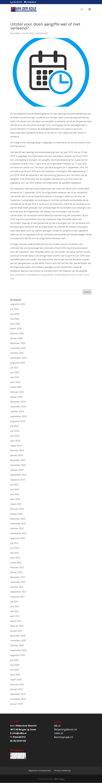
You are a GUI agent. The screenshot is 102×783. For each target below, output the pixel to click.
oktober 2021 (17, 586)
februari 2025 (17, 392)
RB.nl (57, 725)
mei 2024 (14, 435)
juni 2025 (14, 372)
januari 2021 (16, 630)
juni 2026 (14, 313)
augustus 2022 (17, 538)
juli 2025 (14, 367)
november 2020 (18, 640)
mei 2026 (14, 318)
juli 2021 (14, 601)
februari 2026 (17, 333)
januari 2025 (16, 396)
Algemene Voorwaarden (40, 770)
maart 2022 (16, 562)
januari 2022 (16, 572)
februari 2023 (17, 508)
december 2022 (17, 518)
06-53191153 (19, 740)
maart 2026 (16, 328)
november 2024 (18, 406)
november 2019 (18, 699)
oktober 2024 (17, 411)
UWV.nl (58, 733)
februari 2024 (17, 450)
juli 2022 (14, 543)
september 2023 (18, 474)
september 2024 (18, 416)
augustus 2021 (17, 596)
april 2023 (15, 499)
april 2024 (15, 440)
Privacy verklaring (62, 770)
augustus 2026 (17, 304)
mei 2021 (14, 611)
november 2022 (18, 523)
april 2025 (15, 382)
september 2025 (18, 357)
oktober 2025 (17, 352)
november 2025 (18, 348)
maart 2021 (16, 621)
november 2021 (18, 582)
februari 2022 (17, 567)
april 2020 (15, 674)
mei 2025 (14, 377)
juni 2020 (14, 664)
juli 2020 (14, 660)
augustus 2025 (17, 362)
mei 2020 (14, 669)
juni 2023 (14, 489)
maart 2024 (16, 445)
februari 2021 (17, 625)
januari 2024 (16, 455)
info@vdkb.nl (19, 733)
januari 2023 (16, 513)
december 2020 (17, 635)
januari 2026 (16, 338)
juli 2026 (14, 309)
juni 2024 (14, 430)
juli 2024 (14, 426)
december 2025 (17, 343)
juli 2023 (14, 484)
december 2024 (17, 401)
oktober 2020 (17, 645)
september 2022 (18, 533)
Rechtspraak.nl (63, 737)
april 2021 (15, 616)
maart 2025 (16, 387)
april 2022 (15, 557)
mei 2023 (14, 494)
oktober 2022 (17, 528)
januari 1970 (16, 703)
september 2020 (18, 650)
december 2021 (17, 577)
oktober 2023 (17, 470)
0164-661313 (17, 2)
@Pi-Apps (60, 779)
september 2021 (18, 591)
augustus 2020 (17, 655)
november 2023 (18, 465)
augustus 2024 (17, 421)
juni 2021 (14, 606)
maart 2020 (16, 679)
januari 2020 (16, 689)
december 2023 (17, 460)
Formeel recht (42, 33)
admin (17, 33)
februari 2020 (17, 684)
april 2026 (15, 323)
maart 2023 (16, 504)
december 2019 (17, 694)
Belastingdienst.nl (65, 729)
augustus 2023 (17, 479)
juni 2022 (14, 547)
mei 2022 (14, 552)
